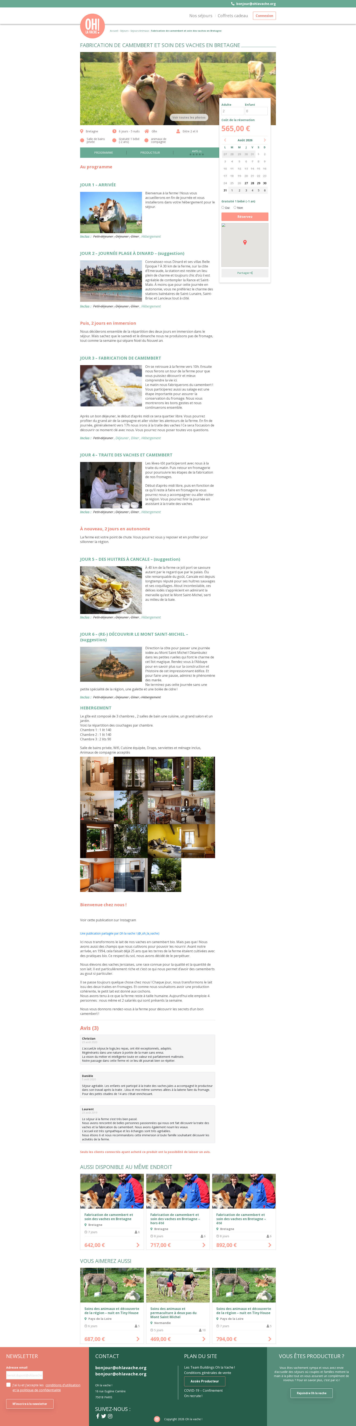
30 (264, 183)
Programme (103, 152)
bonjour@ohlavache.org (255, 3)
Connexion (264, 15)
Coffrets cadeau (233, 15)
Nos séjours (200, 15)
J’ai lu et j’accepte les (46, 1387)
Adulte (226, 104)
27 (246, 183)
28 (252, 183)
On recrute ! (193, 1396)
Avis (196, 151)
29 (258, 183)
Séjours (124, 30)
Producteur (150, 152)
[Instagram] (110, 1416)
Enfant (250, 104)
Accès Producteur (205, 1381)
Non (239, 207)
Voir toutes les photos (189, 117)
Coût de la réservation (238, 120)
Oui (227, 207)
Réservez (245, 216)
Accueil (114, 30)
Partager (243, 273)
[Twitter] (103, 1416)
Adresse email (16, 1367)
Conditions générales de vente (207, 1372)
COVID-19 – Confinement (203, 1390)
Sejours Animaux (139, 30)
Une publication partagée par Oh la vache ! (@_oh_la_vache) (119, 933)
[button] (244, 242)
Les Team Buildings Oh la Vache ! (209, 1367)
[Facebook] (97, 1416)
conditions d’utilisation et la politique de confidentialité (46, 1387)
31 (225, 190)
